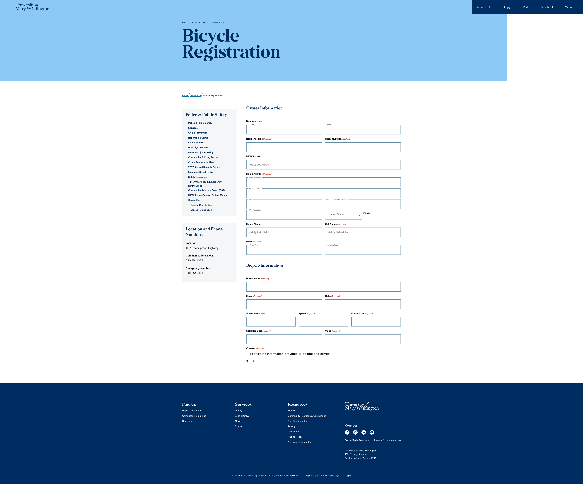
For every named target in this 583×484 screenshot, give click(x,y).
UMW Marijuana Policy (200, 152)
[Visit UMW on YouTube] (372, 433)
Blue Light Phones (198, 147)
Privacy (291, 426)
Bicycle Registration (201, 205)
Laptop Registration (201, 210)
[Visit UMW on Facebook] (347, 433)
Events (238, 426)
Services (193, 128)
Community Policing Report (203, 157)
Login (348, 475)
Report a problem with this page (322, 475)
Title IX (291, 410)
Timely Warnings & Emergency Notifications (205, 184)
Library (238, 410)
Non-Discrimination (298, 421)
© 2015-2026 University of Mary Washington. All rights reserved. (266, 475)
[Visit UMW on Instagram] (355, 433)
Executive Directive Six (200, 172)
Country (366, 213)
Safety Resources (197, 177)
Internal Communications (387, 440)
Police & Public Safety (200, 123)
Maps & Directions (191, 410)
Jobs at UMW (242, 415)
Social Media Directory (357, 440)
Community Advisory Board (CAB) (206, 190)
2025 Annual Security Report (204, 167)
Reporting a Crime (198, 137)
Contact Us (194, 200)
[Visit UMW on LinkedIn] (364, 433)
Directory (187, 421)
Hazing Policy (295, 436)
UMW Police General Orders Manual (208, 195)
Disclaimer (293, 431)
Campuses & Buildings (194, 415)
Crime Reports (196, 142)
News (238, 421)
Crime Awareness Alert (201, 162)
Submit (250, 361)
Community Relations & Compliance (307, 415)
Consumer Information (300, 442)
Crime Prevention (197, 132)
